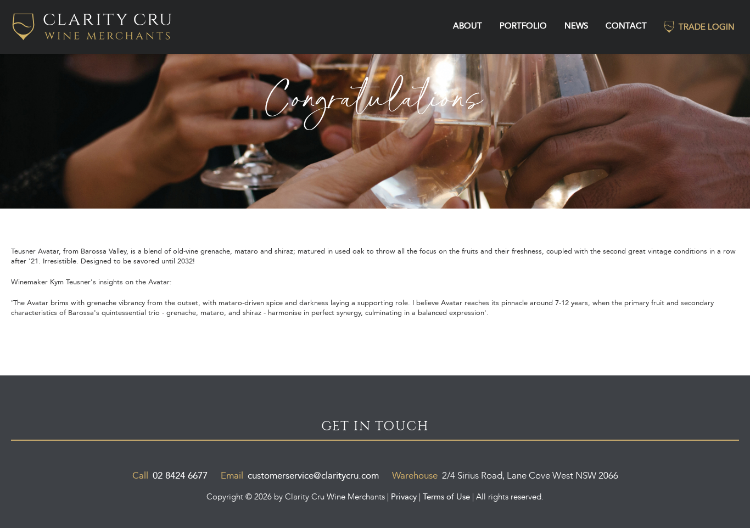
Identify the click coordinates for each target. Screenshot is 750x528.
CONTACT (626, 25)
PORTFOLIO (523, 25)
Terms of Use (446, 496)
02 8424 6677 (180, 475)
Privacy (404, 496)
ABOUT (467, 25)
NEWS (576, 25)
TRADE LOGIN (707, 26)
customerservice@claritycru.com (313, 475)
